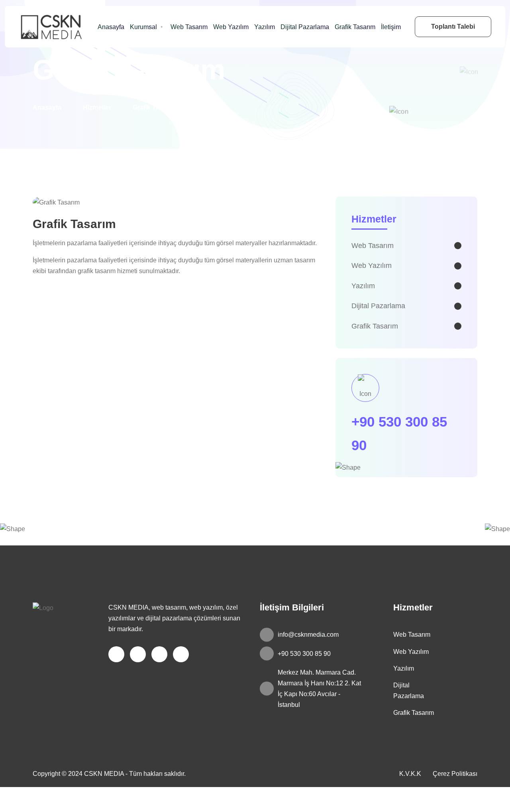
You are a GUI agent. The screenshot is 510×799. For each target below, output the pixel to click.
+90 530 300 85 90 (304, 653)
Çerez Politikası (455, 773)
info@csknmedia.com (308, 634)
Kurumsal (143, 27)
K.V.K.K (410, 773)
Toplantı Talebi (453, 26)
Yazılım (264, 27)
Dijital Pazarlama (304, 27)
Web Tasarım (189, 27)
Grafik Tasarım (355, 27)
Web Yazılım (231, 27)
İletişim (391, 27)
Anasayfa (111, 27)
